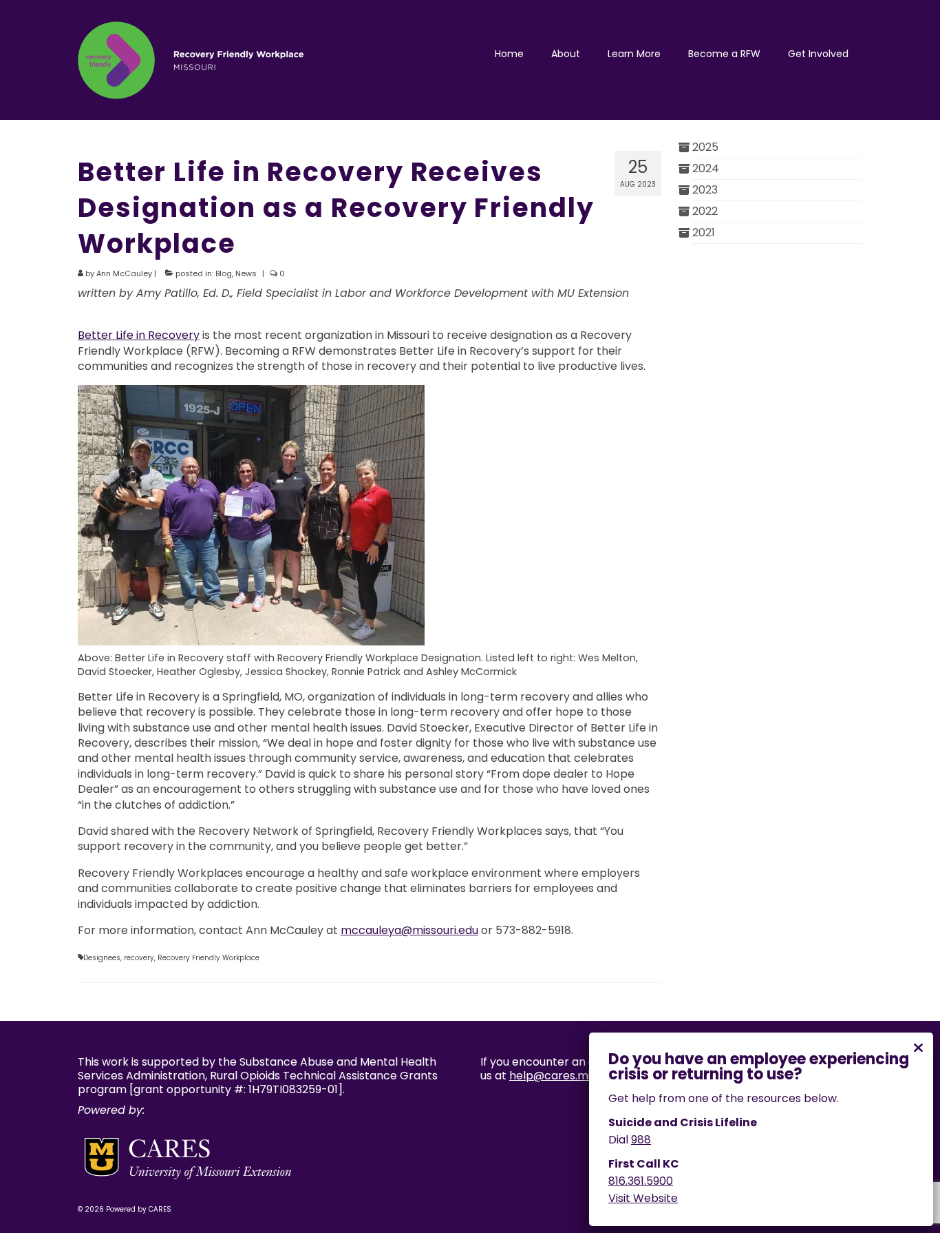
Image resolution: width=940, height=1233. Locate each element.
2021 (703, 232)
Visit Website (643, 1198)
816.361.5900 (640, 1181)
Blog (223, 273)
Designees (101, 958)
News (246, 273)
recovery (139, 958)
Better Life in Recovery (139, 335)
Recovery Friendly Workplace (208, 958)
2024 (705, 168)
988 (641, 1140)
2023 (705, 190)
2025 (705, 147)
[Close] (918, 1047)
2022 (705, 211)
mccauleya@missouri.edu (409, 930)
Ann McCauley (124, 273)
